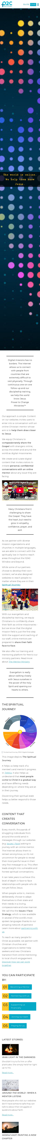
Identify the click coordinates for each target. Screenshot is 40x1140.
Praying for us (17, 1026)
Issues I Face (13, 844)
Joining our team (19, 1017)
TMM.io (8, 773)
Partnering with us (20, 996)
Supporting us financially (18, 1006)
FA (24, 4)
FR (27, 4)
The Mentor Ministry (19, 662)
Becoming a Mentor (20, 987)
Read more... (8, 1073)
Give (33, 4)
